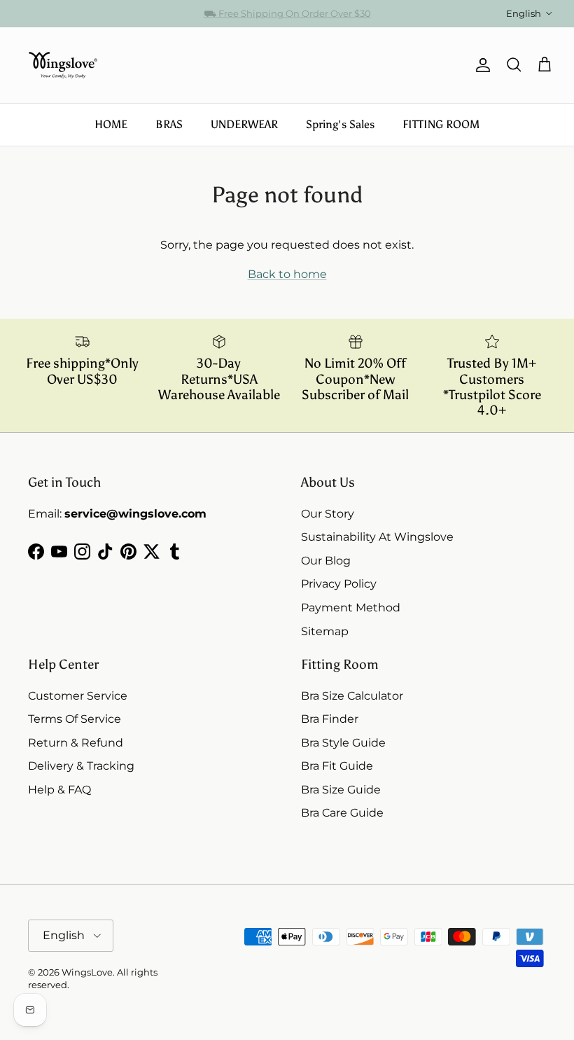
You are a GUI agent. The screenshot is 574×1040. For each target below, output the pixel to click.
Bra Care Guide (342, 812)
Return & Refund (75, 742)
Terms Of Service (74, 719)
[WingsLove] (63, 65)
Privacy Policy (339, 583)
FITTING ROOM (440, 124)
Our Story (327, 513)
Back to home (287, 274)
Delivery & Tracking (81, 765)
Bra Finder (329, 719)
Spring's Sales (340, 124)
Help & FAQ (59, 789)
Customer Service (77, 695)
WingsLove (87, 972)
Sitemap (325, 631)
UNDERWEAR (244, 124)
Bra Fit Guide (337, 765)
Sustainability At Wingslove (377, 536)
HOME (110, 124)
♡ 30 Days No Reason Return (287, 19)
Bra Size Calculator (352, 695)
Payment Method (350, 607)
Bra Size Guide (341, 789)
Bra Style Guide (343, 742)
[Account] (480, 65)
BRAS (169, 124)
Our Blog (326, 560)
